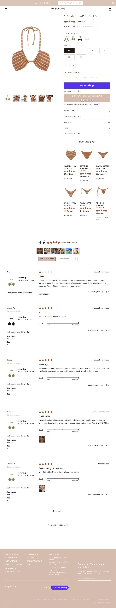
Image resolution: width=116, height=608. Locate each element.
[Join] (109, 578)
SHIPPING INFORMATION (13, 565)
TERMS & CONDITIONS (13, 572)
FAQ (28, 565)
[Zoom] (31, 53)
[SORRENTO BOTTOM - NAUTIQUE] (87, 154)
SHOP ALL (66, 600)
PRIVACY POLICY (11, 568)
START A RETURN (11, 561)
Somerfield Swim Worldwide (45, 600)
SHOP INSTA (91, 600)
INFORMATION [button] (32, 554)
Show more (56, 511)
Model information (72, 117)
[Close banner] (113, 3)
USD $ (8, 601)
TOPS (73, 600)
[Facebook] (46, 588)
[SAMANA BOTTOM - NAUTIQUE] (103, 154)
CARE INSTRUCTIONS (34, 561)
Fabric (67, 128)
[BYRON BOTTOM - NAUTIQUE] (71, 191)
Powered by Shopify (102, 603)
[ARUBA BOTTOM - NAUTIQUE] (71, 154)
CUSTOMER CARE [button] (11, 554)
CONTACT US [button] (54, 554)
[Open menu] (8, 9)
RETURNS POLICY (11, 558)
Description (69, 111)
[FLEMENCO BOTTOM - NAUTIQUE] (103, 191)
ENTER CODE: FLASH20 (70, 3)
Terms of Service (104, 600)
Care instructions (72, 134)
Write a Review (47, 259)
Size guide (68, 122)
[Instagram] (50, 588)
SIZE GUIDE (31, 558)
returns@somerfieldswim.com (59, 573)
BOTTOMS (81, 600)
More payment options (72, 91)
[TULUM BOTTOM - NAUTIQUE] (87, 191)
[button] (74, 21)
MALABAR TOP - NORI (26, 280)
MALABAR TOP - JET (25, 320)
